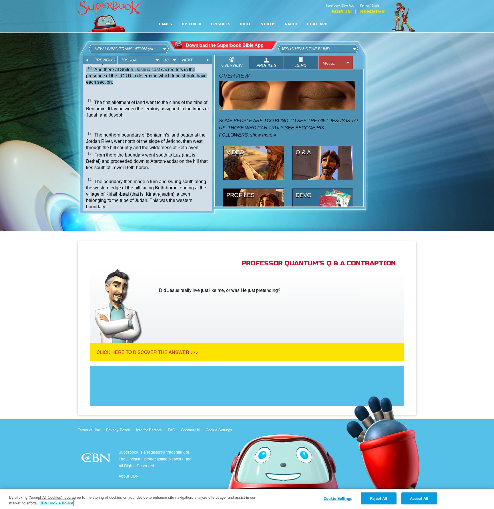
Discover (191, 24)
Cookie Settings (219, 429)
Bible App (317, 24)
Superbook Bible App (339, 5)
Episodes (220, 24)
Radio (291, 24)
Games (165, 24)
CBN (96, 459)
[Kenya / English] (372, 1)
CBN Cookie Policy (56, 503)
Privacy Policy (118, 429)
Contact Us (190, 429)
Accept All (419, 498)
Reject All (378, 498)
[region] (247, 499)
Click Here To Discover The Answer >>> (147, 352)
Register (372, 11)
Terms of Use (89, 429)
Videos (268, 24)
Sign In (341, 11)
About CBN (129, 476)
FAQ (171, 429)
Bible (245, 24)
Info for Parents (149, 429)
